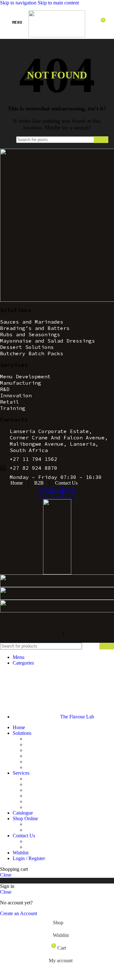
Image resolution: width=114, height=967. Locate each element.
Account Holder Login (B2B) (55, 824)
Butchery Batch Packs (47, 767)
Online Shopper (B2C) (48, 830)
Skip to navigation (19, 2)
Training (33, 807)
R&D (30, 790)
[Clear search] (87, 140)
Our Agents (36, 841)
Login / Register (29, 858)
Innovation (36, 795)
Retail (31, 801)
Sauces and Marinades (47, 738)
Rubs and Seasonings (46, 750)
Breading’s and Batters (48, 744)
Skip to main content (58, 2)
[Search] (101, 139)
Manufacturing (40, 784)
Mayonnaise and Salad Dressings (58, 756)
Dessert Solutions (42, 761)
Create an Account (18, 913)
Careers (33, 847)
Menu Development (45, 778)
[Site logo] (56, 35)
